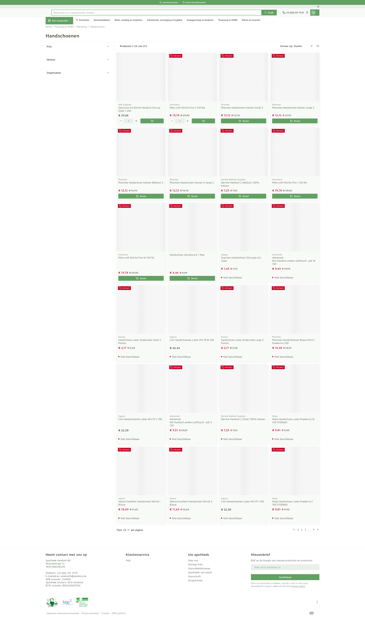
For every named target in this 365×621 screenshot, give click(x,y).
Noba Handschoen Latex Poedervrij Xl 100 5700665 (293, 420)
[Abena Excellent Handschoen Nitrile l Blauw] (141, 471)
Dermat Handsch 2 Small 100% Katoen (243, 419)
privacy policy (298, 586)
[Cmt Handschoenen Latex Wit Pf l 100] (243, 471)
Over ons (193, 560)
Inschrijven (285, 577)
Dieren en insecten (64, 92)
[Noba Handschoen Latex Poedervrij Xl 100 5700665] (294, 388)
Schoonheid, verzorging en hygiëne (64, 37)
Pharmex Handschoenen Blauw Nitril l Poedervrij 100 (293, 341)
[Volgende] (317, 529)
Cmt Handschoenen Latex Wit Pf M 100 (192, 340)
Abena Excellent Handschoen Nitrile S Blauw (191, 503)
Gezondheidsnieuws (199, 568)
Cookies (105, 613)
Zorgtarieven (195, 580)
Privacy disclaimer (90, 613)
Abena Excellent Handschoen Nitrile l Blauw (139, 503)
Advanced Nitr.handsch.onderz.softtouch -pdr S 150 (191, 422)
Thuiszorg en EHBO (64, 84)
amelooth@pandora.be (73, 576)
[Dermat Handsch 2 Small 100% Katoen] (243, 388)
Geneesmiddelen (64, 100)
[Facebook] (317, 602)
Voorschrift (194, 576)
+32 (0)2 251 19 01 (67, 573)
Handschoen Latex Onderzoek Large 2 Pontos (242, 341)
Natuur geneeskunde (64, 76)
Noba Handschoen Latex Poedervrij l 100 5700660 (292, 503)
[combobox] (156, 12)
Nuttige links (195, 564)
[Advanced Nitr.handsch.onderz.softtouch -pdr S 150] (192, 388)
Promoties (53, 27)
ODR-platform (119, 613)
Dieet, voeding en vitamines (64, 49)
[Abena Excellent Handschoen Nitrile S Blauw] (192, 471)
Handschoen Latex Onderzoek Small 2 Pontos (139, 341)
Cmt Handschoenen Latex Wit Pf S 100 (140, 419)
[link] (294, 529)
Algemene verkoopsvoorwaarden (62, 613)
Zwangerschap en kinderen (64, 59)
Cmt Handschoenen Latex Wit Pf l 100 (242, 501)
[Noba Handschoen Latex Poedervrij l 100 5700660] (294, 471)
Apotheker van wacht (200, 572)
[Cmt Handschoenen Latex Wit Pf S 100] (141, 388)
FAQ (128, 560)
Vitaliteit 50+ (64, 68)
